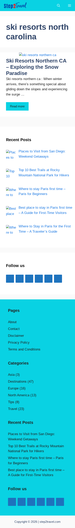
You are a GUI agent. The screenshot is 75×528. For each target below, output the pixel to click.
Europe (13, 388)
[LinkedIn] (48, 279)
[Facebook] (10, 279)
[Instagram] (39, 279)
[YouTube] (29, 279)
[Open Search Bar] (58, 5)
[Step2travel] (15, 5)
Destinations (17, 381)
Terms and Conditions (24, 349)
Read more (17, 106)
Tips (11, 402)
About (12, 322)
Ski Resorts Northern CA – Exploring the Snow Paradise (36, 67)
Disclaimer (16, 336)
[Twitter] (20, 279)
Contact (14, 329)
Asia (11, 375)
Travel (12, 409)
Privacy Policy (19, 342)
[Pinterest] (58, 279)
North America (18, 395)
